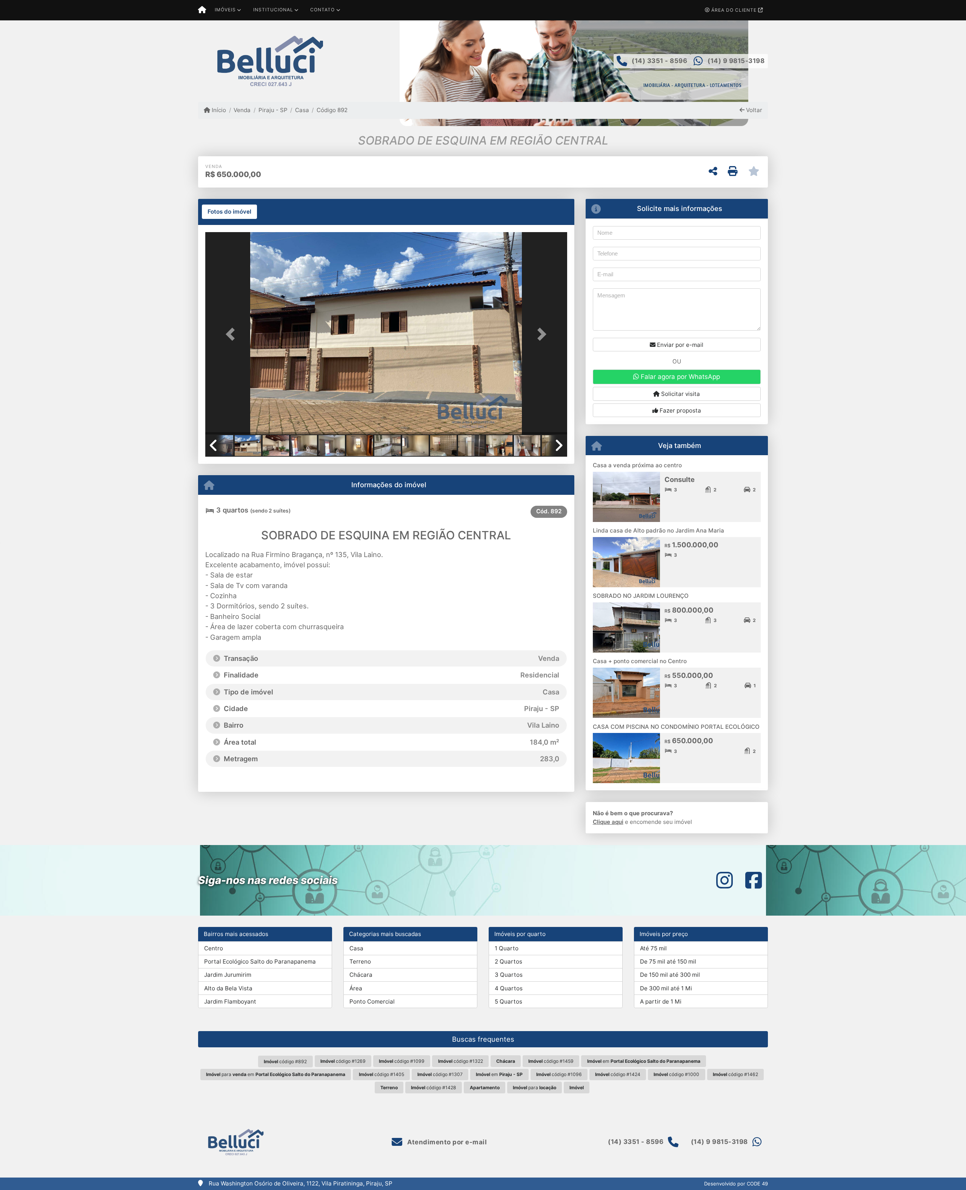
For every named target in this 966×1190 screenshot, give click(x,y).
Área (355, 988)
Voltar (753, 110)
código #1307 (440, 1074)
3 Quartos (509, 974)
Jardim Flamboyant (230, 1001)
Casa (302, 110)
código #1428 (433, 1087)
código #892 (285, 1061)
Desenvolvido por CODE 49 (736, 1184)
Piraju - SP (272, 110)
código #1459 (551, 1061)
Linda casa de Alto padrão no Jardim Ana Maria (658, 530)
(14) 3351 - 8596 (659, 61)
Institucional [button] (273, 9)
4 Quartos (509, 988)
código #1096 (559, 1074)
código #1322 (460, 1061)
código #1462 (735, 1074)
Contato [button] (322, 9)
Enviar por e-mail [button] (679, 344)
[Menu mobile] (202, 10)
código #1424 (617, 1074)
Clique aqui (608, 821)
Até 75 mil (653, 948)
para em (275, 1074)
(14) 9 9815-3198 (736, 61)
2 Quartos (508, 961)
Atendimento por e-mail (446, 1142)
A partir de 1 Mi (660, 1001)
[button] (232, 334)
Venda (242, 110)
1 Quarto (506, 948)
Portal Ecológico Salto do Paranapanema (260, 961)
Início (218, 110)
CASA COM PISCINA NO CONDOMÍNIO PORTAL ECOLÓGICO (676, 726)
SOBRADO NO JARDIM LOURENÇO (641, 595)
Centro (213, 948)
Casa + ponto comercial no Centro (640, 661)
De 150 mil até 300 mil (670, 974)
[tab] (229, 212)
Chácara (360, 974)
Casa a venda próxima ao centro (637, 465)
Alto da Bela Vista (228, 988)
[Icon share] (724, 880)
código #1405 (381, 1074)
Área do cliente (734, 10)
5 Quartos (508, 1001)
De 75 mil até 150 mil (668, 961)
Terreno (360, 961)
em (643, 1061)
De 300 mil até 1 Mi (666, 988)
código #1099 (402, 1061)
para (534, 1087)
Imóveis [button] (225, 9)
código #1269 (343, 1061)
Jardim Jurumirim (227, 974)
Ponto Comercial (372, 1001)
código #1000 (676, 1074)
